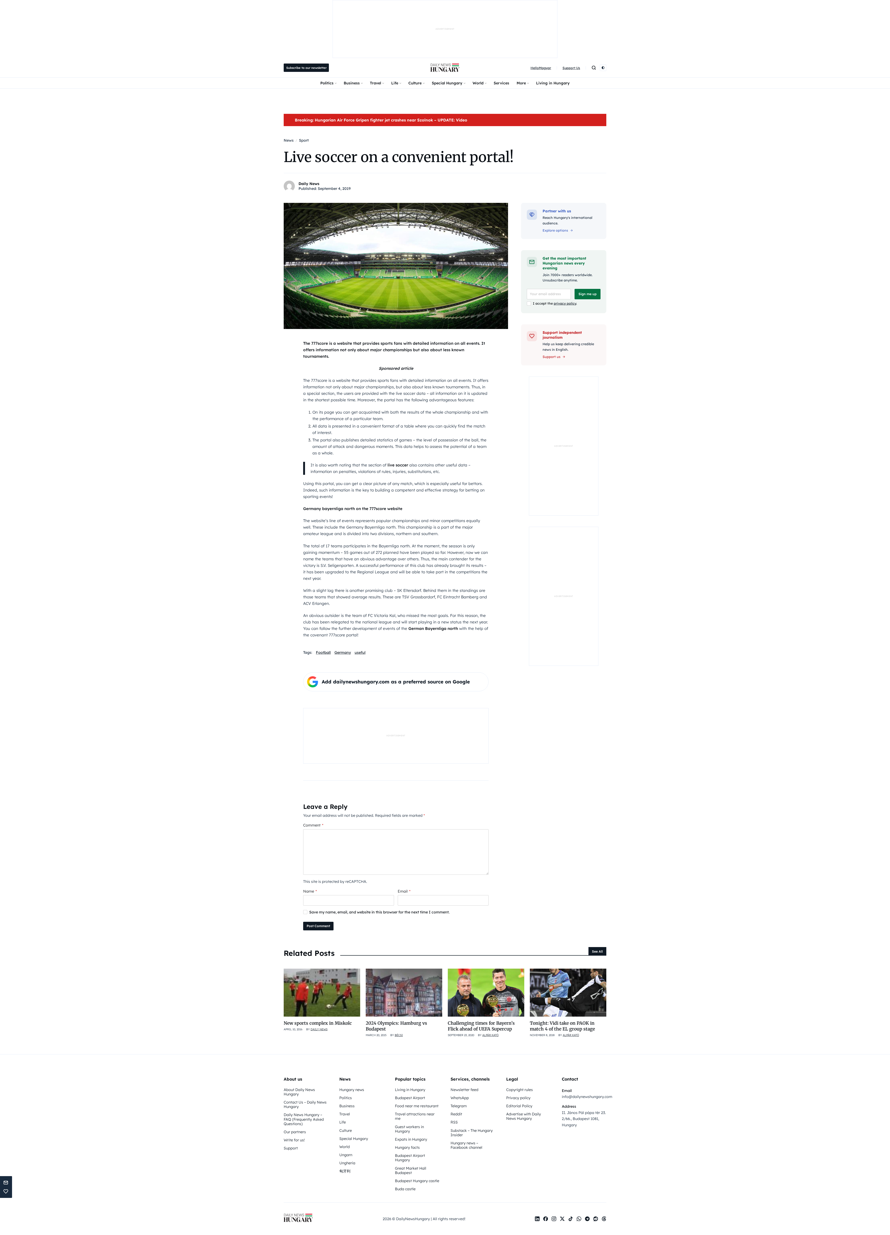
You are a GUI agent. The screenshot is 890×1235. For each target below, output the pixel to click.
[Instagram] (554, 1218)
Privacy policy (518, 1097)
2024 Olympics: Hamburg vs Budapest (396, 1026)
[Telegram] (587, 1218)
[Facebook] (545, 1218)
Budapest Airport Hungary (410, 1157)
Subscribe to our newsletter (306, 68)
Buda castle (405, 1189)
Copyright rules (519, 1089)
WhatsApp (460, 1097)
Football (323, 652)
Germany (342, 652)
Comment (313, 825)
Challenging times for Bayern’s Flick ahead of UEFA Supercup (481, 1026)
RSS (454, 1122)
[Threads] (604, 1218)
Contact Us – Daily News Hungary (305, 1104)
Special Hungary (447, 83)
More (521, 83)
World (478, 83)
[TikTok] (570, 1218)
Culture (415, 83)
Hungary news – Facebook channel (466, 1145)
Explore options (555, 230)
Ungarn (345, 1154)
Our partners (295, 1132)
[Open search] (593, 67)
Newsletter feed (464, 1089)
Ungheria (347, 1163)
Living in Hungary (553, 83)
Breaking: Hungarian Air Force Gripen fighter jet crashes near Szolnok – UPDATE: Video (381, 120)
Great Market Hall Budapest (410, 1170)
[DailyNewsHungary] (445, 68)
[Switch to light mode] (603, 67)
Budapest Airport (410, 1097)
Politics (327, 83)
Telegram (459, 1106)
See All (597, 951)
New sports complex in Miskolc (318, 1023)
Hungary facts (407, 1147)
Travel (375, 83)
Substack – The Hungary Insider (472, 1132)
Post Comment (318, 926)
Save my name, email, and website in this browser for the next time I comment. (379, 912)
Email (404, 891)
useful (360, 652)
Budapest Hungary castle (417, 1180)
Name (310, 891)
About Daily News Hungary (299, 1091)
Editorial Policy (519, 1106)
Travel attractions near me (415, 1116)
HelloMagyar (541, 68)
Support (291, 1148)
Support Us (571, 68)
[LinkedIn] (537, 1218)
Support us (551, 356)
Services (501, 83)
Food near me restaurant (417, 1106)
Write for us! (294, 1140)
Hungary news (351, 1089)
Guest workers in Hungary (409, 1128)
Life (394, 83)
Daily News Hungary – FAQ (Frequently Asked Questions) (304, 1119)
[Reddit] (595, 1218)
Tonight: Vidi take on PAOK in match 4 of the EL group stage (562, 1026)
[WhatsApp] (579, 1218)
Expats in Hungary (411, 1139)
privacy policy (565, 303)
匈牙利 (344, 1171)
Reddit (456, 1114)
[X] (562, 1218)
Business (352, 83)
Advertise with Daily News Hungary (523, 1116)
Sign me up (587, 294)
